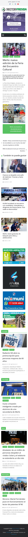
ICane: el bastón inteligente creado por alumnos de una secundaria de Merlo (12, 408)
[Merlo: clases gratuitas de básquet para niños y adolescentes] (14, 219)
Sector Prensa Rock (19, 446)
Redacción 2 (13, 461)
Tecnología (5, 400)
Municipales (17, 56)
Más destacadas (6, 397)
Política (4, 495)
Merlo (11, 56)
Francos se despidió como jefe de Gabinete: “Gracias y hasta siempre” (13, 177)
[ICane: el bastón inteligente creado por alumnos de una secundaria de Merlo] (14, 389)
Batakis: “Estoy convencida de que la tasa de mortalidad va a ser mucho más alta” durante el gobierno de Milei (14, 143)
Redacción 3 (14, 364)
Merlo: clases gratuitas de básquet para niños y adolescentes (11, 236)
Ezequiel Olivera (15, 72)
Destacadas (5, 56)
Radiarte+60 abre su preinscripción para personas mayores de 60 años (13, 357)
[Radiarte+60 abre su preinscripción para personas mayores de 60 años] (14, 340)
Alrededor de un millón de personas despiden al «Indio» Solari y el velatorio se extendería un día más (14, 454)
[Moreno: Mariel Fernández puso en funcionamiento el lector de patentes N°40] (14, 484)
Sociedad (12, 349)
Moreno (11, 493)
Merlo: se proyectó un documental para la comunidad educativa (16, 129)
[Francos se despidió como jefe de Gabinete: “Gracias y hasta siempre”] (14, 160)
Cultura (5, 446)
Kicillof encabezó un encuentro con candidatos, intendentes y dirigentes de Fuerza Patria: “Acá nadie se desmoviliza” (14, 206)
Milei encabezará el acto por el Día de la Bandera (14, 150)
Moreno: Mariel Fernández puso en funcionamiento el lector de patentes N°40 (14, 502)
